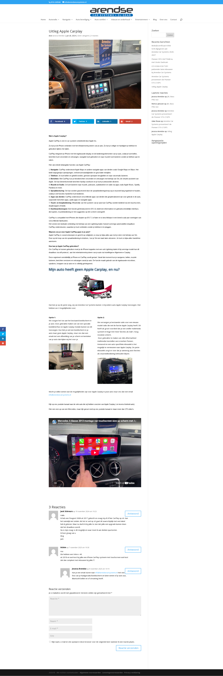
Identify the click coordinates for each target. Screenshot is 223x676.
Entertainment (141, 20)
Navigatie (66, 20)
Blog (155, 20)
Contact (173, 20)
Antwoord (133, 513)
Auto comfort (100, 20)
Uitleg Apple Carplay (160, 86)
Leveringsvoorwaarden (112, 672)
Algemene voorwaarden (90, 672)
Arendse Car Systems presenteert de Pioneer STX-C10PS (161, 79)
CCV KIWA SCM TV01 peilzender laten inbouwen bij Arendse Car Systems (162, 69)
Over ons (163, 20)
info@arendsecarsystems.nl (60, 395)
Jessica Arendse (59, 36)
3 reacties (94, 36)
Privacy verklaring (132, 672)
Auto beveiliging (82, 20)
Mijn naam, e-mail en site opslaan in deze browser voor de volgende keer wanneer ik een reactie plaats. (93, 642)
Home (43, 20)
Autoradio (53, 20)
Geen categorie (83, 36)
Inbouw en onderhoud (120, 20)
